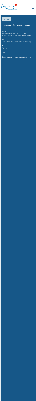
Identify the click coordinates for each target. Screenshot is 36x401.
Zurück (6, 19)
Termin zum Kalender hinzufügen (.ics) (17, 57)
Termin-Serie (26, 35)
